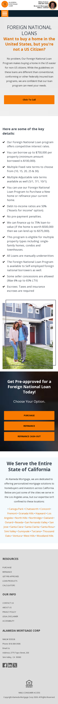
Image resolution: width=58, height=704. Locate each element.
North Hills (21, 518)
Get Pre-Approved (11, 576)
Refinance (7, 572)
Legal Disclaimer (10, 616)
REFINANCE (29, 425)
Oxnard (9, 522)
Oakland (48, 518)
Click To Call (29, 99)
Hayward (40, 513)
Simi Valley (10, 531)
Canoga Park (16, 509)
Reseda (19, 522)
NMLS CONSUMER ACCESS (29, 692)
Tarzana (36, 531)
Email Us (6, 648)
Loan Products (10, 581)
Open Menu (4, 13)
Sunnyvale (23, 531)
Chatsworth (31, 509)
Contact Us (8, 603)
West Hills (29, 535)
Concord (45, 509)
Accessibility (8, 621)
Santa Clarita (32, 526)
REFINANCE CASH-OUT (29, 436)
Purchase (7, 567)
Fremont (12, 513)
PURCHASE (29, 415)
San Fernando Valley (36, 522)
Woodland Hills (45, 535)
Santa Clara (16, 526)
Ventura (17, 535)
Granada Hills (26, 513)
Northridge (35, 518)
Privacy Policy (9, 612)
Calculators (9, 585)
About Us (7, 607)
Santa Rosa (47, 526)
